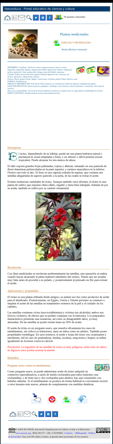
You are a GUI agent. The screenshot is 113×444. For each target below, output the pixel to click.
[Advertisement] (58, 116)
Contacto (68, 433)
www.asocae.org (23, 433)
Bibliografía (80, 433)
